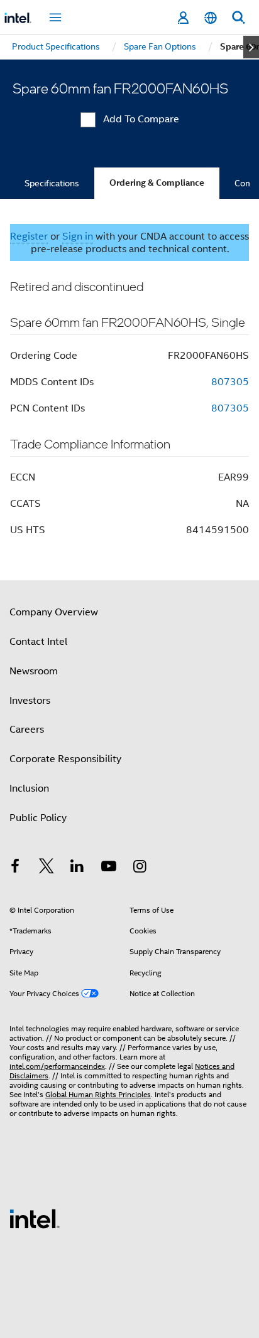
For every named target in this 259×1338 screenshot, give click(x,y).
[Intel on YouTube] (108, 868)
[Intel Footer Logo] (34, 1218)
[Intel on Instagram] (139, 868)
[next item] (251, 47)
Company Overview (53, 612)
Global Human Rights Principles (98, 1094)
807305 (230, 382)
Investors (29, 700)
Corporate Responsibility (65, 759)
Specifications (52, 183)
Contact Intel (38, 641)
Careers (26, 729)
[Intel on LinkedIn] (77, 868)
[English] (210, 18)
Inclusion (29, 788)
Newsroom (33, 671)
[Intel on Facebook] (15, 868)
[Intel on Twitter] (46, 868)
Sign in (77, 236)
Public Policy (38, 818)
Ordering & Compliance (156, 183)
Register (29, 236)
